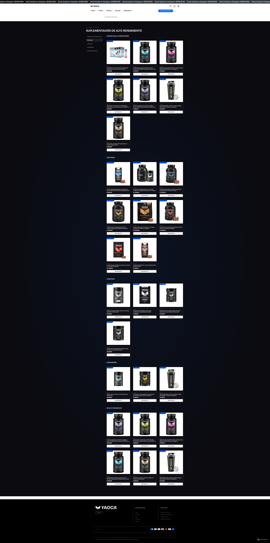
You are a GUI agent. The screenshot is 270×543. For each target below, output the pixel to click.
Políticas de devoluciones (166, 514)
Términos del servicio (165, 512)
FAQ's (136, 516)
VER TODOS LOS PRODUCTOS (166, 10)
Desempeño (117, 10)
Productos (137, 514)
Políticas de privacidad (166, 519)
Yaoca (100, 529)
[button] (178, 6)
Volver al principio (135, 497)
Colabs (136, 521)
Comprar (99, 512)
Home (136, 512)
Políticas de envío (165, 516)
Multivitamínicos (127, 10)
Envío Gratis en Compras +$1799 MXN (41, 2)
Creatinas (93, 10)
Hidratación (109, 10)
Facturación (138, 519)
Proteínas (101, 10)
